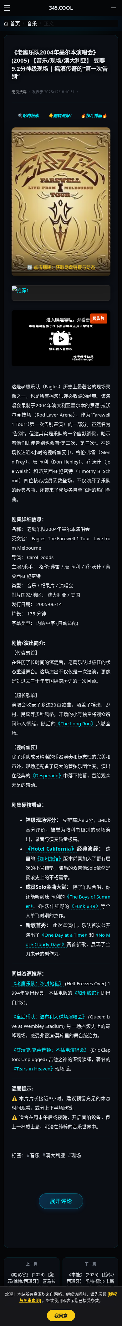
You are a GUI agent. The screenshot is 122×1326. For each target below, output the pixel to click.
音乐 (32, 23)
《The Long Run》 (76, 723)
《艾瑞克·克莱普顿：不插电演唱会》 (50, 1050)
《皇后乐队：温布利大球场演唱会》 (49, 1016)
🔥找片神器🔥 (94, 115)
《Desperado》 (46, 775)
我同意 (61, 1315)
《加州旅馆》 (49, 858)
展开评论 (61, 1201)
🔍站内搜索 (28, 115)
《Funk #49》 (85, 906)
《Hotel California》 (51, 848)
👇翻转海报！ (61, 115)
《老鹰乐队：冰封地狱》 (38, 983)
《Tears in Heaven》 (33, 1068)
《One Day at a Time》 (64, 935)
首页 (15, 23)
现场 (74, 1155)
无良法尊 (19, 92)
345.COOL (61, 7)
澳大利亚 (53, 1155)
